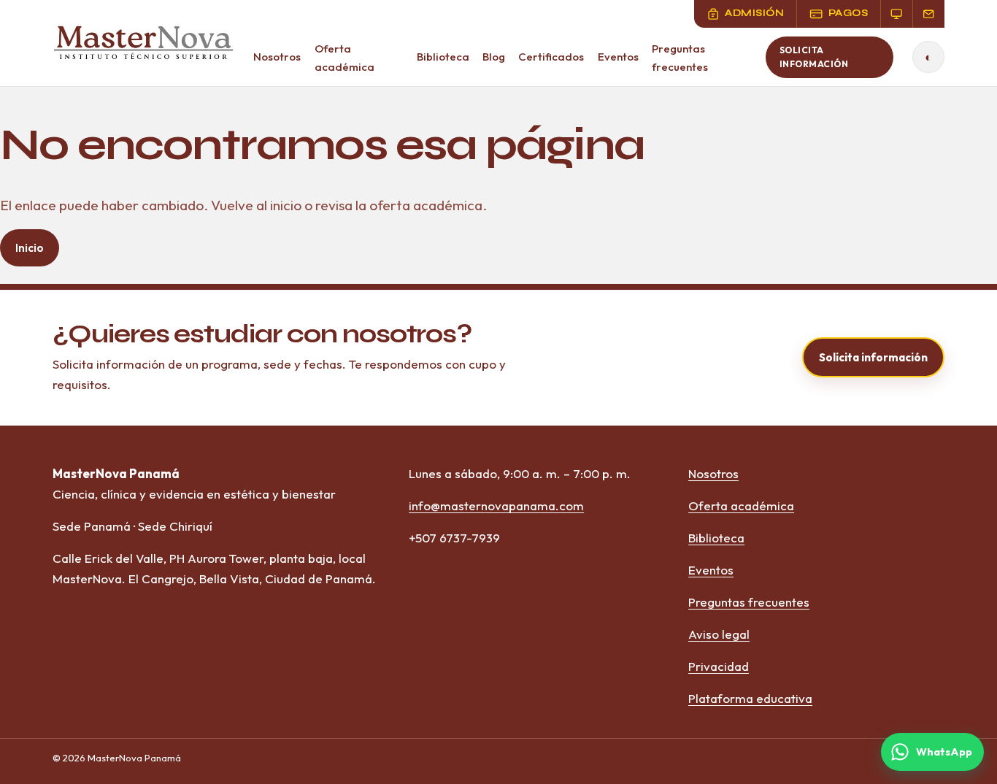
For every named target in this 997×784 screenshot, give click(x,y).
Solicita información (813, 57)
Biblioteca (443, 57)
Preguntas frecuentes (680, 58)
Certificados (551, 57)
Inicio (29, 248)
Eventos (618, 57)
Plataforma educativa (750, 698)
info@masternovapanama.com (496, 505)
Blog (493, 57)
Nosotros (277, 57)
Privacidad (718, 666)
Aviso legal (719, 634)
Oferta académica (344, 58)
